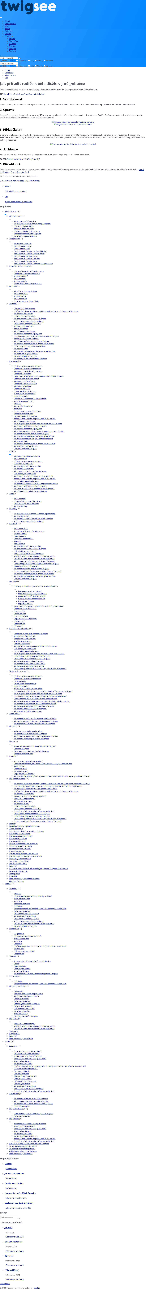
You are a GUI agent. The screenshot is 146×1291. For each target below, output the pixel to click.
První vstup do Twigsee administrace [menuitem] (29, 346)
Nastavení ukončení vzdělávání (19, 1203)
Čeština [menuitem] (8, 36)
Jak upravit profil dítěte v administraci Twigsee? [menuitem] (34, 488)
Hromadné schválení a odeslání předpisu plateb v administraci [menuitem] (40, 696)
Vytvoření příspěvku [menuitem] (22, 1011)
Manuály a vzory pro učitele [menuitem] (21, 1038)
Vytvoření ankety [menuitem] (21, 1013)
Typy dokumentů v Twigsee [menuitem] (25, 416)
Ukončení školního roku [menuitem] (19, 266)
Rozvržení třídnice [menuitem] (21, 971)
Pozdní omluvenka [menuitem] (21, 1106)
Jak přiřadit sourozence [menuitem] (24, 468)
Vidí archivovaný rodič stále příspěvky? (23, 159)
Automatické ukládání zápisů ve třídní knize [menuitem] (32, 961)
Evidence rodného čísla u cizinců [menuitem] (27, 936)
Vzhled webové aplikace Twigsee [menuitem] (28, 1056)
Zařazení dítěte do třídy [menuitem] (24, 228)
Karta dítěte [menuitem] (14, 928)
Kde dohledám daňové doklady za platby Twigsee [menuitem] (34, 746)
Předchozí (8, 186)
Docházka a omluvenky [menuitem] (19, 628)
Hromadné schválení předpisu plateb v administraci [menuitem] (35, 698)
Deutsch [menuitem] (12, 43)
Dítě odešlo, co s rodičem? (16, 191)
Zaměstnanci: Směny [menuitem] (22, 246)
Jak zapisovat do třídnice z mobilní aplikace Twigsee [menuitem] (36, 721)
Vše (14, 60)
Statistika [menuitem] (18, 901)
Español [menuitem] (12, 46)
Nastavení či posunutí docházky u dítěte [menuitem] (31, 633)
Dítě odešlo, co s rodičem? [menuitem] (25, 473)
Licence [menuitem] (12, 741)
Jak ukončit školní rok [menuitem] (23, 406)
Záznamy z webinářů (15, 1237)
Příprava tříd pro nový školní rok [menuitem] (28, 283)
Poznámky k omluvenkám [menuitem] (25, 638)
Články (40, 60)
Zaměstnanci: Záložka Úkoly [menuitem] (26, 256)
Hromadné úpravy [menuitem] (26, 601)
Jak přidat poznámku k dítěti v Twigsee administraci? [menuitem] (36, 483)
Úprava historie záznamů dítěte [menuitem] (31, 598)
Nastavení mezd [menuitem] (20, 768)
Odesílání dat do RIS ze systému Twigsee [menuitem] (26, 831)
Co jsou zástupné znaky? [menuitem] (24, 316)
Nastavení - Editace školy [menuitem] (24, 381)
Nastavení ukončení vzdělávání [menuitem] (27, 273)
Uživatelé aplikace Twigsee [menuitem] (25, 356)
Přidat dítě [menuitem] (18, 626)
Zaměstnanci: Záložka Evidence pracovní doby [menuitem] (33, 263)
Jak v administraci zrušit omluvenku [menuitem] (29, 661)
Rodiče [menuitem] (7, 28)
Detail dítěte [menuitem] (19, 953)
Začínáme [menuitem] (13, 303)
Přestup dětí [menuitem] (19, 621)
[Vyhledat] (20, 58)
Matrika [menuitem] (12, 581)
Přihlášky (8, 181)
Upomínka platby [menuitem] (21, 396)
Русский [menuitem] (12, 51)
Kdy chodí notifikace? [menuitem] (22, 1061)
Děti (6, 77)
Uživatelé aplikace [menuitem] (21, 1073)
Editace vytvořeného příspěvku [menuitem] (27, 1003)
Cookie (37, 1288)
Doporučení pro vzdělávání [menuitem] (25, 618)
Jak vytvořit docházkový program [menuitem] (28, 333)
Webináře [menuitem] (9, 31)
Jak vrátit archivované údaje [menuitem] (25, 291)
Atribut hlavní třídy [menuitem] (22, 898)
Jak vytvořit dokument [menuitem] (23, 313)
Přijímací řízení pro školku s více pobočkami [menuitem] (32, 223)
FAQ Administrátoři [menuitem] (17, 778)
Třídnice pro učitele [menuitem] (22, 968)
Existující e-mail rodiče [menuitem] (23, 538)
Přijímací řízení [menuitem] (15, 216)
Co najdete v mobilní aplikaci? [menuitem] (26, 913)
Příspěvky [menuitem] (13, 726)
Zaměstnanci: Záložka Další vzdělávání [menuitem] (30, 251)
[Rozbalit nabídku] (1, 17)
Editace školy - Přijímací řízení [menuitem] (26, 378)
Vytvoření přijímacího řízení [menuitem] (25, 236)
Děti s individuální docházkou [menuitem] (26, 481)
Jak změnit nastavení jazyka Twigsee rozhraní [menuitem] (33, 438)
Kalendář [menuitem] (17, 403)
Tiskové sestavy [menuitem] (16, 828)
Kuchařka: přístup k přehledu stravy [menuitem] (29, 531)
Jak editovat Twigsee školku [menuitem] (26, 353)
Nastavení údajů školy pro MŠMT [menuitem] (32, 593)
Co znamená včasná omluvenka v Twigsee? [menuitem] (32, 658)
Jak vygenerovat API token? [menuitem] (30, 591)
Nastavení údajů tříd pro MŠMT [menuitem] (31, 596)
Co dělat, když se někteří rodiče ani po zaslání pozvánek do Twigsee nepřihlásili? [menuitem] (48, 786)
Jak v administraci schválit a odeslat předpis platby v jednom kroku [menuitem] (42, 701)
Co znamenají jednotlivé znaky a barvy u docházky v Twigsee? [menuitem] (40, 668)
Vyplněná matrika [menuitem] (21, 938)
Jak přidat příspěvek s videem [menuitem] (26, 996)
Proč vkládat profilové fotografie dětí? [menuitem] (30, 1058)
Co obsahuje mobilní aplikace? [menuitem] (26, 1053)
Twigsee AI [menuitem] (18, 991)
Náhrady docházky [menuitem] (22, 643)
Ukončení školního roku (16, 1198)
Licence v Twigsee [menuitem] (21, 748)
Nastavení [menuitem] (13, 361)
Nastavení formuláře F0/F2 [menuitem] (25, 608)
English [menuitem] (12, 38)
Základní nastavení (13, 1242)
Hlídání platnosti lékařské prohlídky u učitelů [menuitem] (33, 896)
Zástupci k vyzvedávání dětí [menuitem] (25, 1076)
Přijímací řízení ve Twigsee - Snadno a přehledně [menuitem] (34, 513)
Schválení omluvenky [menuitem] (22, 641)
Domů (7, 70)
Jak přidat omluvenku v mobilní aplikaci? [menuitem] (31, 1098)
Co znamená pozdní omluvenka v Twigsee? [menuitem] (32, 656)
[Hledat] (20, 1218)
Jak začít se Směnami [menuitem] (22, 243)
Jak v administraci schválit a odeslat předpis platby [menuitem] (35, 703)
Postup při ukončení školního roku (20, 1193)
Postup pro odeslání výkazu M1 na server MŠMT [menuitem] (34, 586)
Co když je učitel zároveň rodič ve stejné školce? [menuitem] (34, 558)
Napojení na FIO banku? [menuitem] (24, 773)
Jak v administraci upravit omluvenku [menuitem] (29, 663)
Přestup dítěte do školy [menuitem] (23, 226)
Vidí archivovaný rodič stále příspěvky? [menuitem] (30, 796)
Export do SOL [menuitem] (20, 611)
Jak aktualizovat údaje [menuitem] (23, 1063)
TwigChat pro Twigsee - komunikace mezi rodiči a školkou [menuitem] (39, 376)
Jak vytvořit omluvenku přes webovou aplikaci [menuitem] (33, 1103)
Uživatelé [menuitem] (13, 523)
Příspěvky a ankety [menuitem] (17, 986)
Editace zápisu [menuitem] (20, 966)
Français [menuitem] (12, 48)
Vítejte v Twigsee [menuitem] (21, 328)
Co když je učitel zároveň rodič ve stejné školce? (24, 94)
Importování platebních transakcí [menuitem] (28, 761)
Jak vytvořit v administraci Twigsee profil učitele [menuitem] (34, 343)
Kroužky (8, 1163)
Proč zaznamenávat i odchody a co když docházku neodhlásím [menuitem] (40, 908)
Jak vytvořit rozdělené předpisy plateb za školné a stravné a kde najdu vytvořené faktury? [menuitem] (52, 776)
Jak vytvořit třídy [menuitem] (21, 348)
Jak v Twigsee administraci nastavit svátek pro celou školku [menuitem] (39, 431)
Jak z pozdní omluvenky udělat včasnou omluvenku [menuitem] (35, 646)
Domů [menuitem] (7, 21)
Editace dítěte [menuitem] (19, 623)
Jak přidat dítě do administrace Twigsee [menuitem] (30, 358)
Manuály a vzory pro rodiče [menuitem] (21, 1153)
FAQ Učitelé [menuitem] (14, 1018)
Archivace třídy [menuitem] (20, 278)
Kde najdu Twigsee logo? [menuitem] (24, 798)
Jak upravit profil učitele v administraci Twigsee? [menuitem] (34, 561)
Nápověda (23, 60)
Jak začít (8, 1227)
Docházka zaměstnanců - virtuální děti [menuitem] (30, 398)
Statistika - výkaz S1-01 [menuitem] (23, 401)
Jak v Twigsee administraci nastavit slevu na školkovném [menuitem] (38, 423)
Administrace (10, 75)
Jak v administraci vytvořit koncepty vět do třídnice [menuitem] (35, 718)
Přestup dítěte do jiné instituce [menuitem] (27, 231)
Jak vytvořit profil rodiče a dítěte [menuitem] (27, 466)
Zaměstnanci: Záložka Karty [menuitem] (25, 261)
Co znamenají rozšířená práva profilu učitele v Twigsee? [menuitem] (37, 571)
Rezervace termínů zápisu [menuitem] (25, 221)
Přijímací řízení (11, 1270)
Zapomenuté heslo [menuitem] (22, 903)
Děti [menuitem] (11, 451)
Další (6, 197)
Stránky (49, 60)
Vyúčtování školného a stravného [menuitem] (28, 688)
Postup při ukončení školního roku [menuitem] (29, 271)
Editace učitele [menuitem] (20, 536)
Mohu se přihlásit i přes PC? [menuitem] (26, 1068)
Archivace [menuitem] (13, 286)
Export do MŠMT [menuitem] (25, 603)
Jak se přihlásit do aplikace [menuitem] (25, 916)
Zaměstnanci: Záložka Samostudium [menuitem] (29, 253)
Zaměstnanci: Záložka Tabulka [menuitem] (27, 258)
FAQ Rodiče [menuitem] (14, 1118)
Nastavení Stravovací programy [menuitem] (27, 368)
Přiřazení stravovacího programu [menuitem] (28, 366)
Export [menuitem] (16, 963)
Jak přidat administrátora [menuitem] (24, 331)
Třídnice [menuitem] (12, 956)
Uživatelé (9, 1256)
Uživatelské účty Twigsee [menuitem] (24, 308)
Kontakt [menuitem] (8, 33)
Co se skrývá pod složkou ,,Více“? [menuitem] (28, 1051)
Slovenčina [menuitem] (13, 41)
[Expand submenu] (5, 214)
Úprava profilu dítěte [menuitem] (22, 1078)
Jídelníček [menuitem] (18, 408)
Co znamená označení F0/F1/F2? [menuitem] (27, 323)
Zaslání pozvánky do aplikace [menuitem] (26, 338)
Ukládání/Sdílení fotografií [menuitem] (25, 1081)
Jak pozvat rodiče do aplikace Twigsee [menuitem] (30, 318)
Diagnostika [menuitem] (19, 933)
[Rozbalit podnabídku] (12, 36)
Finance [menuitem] (12, 756)
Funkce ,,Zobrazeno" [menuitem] (22, 1006)
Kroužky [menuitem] (12, 823)
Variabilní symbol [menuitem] (21, 771)
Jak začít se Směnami (14, 1173)
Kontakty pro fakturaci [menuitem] (23, 326)
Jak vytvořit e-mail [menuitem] (21, 516)
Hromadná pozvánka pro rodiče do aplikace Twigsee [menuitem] (36, 336)
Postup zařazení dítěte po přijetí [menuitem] (27, 233)
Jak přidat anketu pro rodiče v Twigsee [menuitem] (30, 733)
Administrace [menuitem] (10, 23)
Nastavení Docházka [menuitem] (22, 373)
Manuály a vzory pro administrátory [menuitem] (24, 878)
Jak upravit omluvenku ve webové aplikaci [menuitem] (31, 1101)
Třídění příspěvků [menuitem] (21, 998)
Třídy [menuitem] (11, 493)
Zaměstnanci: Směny (14, 1183)
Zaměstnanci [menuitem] (14, 238)
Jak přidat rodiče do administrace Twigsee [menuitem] (31, 341)
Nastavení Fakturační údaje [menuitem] (25, 383)
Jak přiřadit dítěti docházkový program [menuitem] (30, 426)
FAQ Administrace (32, 181)
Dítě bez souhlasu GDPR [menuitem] (24, 951)
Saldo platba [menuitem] (19, 766)
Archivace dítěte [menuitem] (20, 281)
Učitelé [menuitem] (7, 26)
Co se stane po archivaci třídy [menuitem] (26, 301)
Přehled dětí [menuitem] (19, 948)
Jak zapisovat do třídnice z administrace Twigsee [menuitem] (34, 723)
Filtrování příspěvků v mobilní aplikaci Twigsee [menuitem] (33, 1113)
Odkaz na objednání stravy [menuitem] (25, 391)
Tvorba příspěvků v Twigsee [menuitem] (26, 1016)
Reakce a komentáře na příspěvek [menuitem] (28, 731)
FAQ (32, 60)
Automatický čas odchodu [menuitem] (24, 393)
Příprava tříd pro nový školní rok (18, 201)
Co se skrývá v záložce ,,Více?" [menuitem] (26, 918)
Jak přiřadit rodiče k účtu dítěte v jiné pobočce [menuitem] (33, 476)
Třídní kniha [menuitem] (14, 713)
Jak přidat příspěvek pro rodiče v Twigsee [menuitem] (31, 738)
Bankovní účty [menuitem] (20, 681)
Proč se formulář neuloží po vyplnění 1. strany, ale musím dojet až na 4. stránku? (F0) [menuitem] (50, 1066)
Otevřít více (5, 1283)
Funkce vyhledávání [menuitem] (22, 911)
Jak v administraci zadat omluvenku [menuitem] (29, 666)
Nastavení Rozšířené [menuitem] (22, 386)
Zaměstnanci (11, 1178)
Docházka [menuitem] (18, 906)
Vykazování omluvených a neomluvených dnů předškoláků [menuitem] (38, 606)
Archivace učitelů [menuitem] (21, 276)
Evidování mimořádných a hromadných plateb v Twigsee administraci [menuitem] (43, 691)
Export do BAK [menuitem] (20, 613)
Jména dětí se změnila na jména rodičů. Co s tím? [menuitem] (34, 418)
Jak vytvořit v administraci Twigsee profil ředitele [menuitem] (34, 351)
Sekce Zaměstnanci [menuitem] (22, 248)
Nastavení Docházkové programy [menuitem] (28, 371)
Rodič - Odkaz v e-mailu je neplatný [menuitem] (28, 321)
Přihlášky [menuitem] (13, 508)
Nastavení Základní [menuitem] (22, 388)
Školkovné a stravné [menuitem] (17, 671)
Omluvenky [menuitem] (14, 976)
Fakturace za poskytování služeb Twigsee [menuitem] (31, 751)
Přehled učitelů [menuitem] (20, 533)
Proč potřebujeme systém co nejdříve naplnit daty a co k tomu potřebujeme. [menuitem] (46, 311)
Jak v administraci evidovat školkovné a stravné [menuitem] (34, 706)
